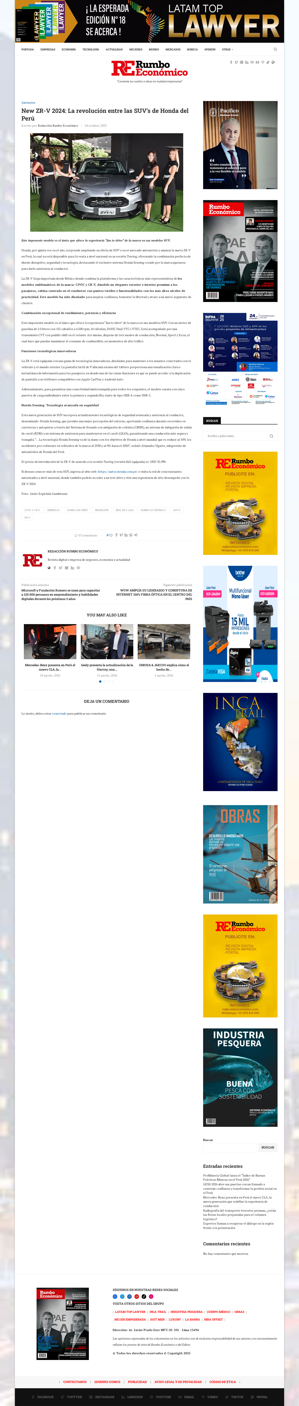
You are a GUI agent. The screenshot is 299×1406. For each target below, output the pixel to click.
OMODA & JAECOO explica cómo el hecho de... (164, 667)
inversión (101, 510)
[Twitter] (122, 1296)
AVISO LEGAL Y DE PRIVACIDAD (178, 1382)
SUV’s (176, 510)
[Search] (275, 49)
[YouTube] (136, 1296)
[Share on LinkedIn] (126, 535)
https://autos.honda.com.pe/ (118, 471)
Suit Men (157, 1319)
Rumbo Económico (153, 510)
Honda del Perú (77, 510)
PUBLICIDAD (137, 1382)
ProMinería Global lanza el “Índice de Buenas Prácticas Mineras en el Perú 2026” (234, 1177)
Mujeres (135, 49)
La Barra (192, 1319)
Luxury (175, 1319)
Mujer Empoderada (130, 1319)
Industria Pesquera (187, 1312)
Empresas (47, 49)
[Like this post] (111, 535)
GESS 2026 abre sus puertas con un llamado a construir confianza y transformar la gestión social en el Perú (240, 1188)
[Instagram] (151, 1296)
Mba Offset (213, 1319)
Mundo (154, 49)
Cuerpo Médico (218, 1312)
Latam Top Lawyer (130, 1312)
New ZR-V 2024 (125, 510)
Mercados (172, 49)
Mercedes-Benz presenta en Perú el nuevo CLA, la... (50, 667)
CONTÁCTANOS (75, 1382)
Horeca (192, 49)
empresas (53, 510)
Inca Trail (158, 1312)
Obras (239, 1312)
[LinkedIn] (129, 1296)
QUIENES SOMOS (107, 1382)
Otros (226, 49)
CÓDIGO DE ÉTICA (222, 1382)
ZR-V (27, 517)
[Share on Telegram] (135, 535)
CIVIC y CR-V (32, 510)
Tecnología (91, 49)
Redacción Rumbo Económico (58, 125)
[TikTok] (144, 1296)
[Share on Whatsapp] (130, 535)
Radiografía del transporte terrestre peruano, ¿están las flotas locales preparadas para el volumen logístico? (239, 1214)
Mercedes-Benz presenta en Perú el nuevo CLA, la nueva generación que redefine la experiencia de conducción (237, 1201)
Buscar (208, 1140)
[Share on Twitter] (121, 535)
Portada (27, 49)
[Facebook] (115, 1296)
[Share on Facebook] (116, 535)
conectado (59, 713)
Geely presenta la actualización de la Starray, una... (107, 667)
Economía (69, 49)
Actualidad (114, 49)
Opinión (209, 49)
